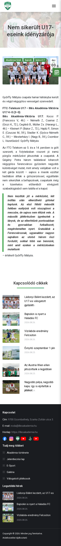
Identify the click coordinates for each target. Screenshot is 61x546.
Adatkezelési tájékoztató (15, 537)
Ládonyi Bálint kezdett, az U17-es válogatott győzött (39, 299)
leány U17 (40, 60)
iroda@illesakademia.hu (24, 425)
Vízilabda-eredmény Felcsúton (36, 333)
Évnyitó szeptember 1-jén (39, 348)
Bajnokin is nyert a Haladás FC (35, 316)
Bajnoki (28, 60)
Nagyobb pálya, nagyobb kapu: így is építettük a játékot (38, 384)
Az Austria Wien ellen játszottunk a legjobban (38, 367)
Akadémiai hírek (13, 60)
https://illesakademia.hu (25, 432)
